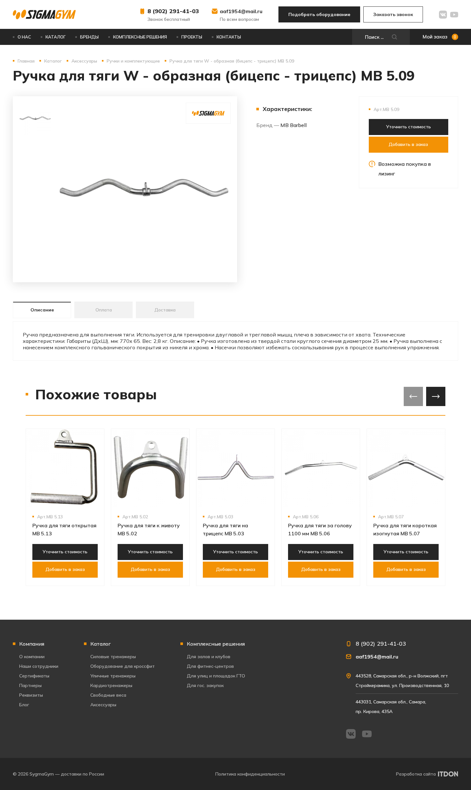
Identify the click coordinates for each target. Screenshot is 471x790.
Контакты (229, 36)
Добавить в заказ (408, 144)
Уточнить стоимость (408, 127)
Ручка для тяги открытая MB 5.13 (64, 529)
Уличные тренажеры (113, 676)
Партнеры (30, 685)
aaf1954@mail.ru (241, 11)
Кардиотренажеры (111, 685)
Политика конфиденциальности (250, 774)
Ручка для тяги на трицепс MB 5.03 (225, 529)
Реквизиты (31, 695)
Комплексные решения (140, 36)
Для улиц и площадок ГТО (216, 676)
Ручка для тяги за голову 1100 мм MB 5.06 (320, 529)
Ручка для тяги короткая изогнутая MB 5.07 (405, 529)
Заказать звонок (393, 14)
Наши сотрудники (38, 666)
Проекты (191, 36)
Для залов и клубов (208, 656)
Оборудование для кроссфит (122, 666)
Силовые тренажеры (113, 656)
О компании (32, 656)
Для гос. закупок (205, 685)
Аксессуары (103, 705)
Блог (24, 705)
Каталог (55, 36)
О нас (24, 36)
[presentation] (413, 396)
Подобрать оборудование (319, 14)
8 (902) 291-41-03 (173, 11)
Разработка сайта (416, 774)
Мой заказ (439, 37)
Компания (31, 644)
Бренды (89, 36)
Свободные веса (108, 695)
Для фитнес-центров (210, 666)
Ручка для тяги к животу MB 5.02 (149, 529)
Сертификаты (34, 676)
